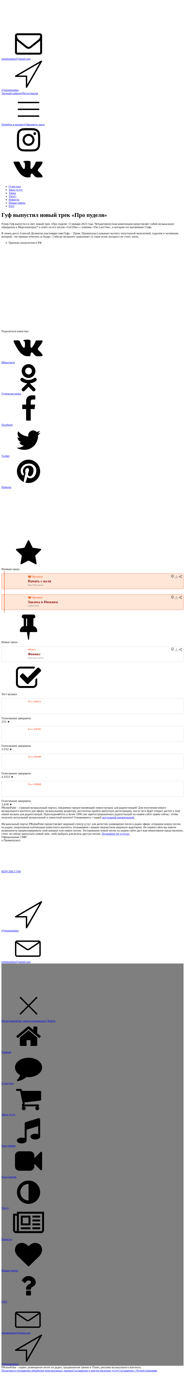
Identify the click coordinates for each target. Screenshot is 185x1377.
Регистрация (30, 93)
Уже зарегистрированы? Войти (36, 1020)
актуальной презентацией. (118, 817)
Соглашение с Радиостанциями (138, 1370)
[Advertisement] (92, 514)
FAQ (11, 206)
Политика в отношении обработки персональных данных (37, 1370)
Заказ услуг (16, 189)
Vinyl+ (13, 196)
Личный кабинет (11, 93)
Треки (12, 193)
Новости (14, 199)
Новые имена (17, 202)
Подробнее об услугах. (116, 833)
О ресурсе (15, 186)
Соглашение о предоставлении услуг (96, 1370)
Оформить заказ (35, 124)
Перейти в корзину (13, 124)
